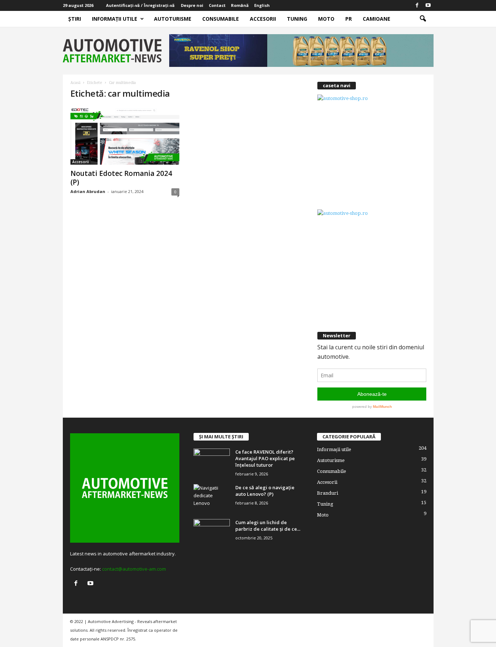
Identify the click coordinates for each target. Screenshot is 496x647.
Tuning (297, 18)
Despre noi (192, 5)
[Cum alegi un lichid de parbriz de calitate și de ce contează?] (212, 532)
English (262, 5)
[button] (423, 19)
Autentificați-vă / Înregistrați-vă (140, 5)
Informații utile (114, 18)
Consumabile (220, 18)
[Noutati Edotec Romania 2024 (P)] (124, 136)
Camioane (376, 18)
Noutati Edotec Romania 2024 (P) (121, 178)
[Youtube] (428, 5)
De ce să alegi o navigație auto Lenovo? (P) (264, 490)
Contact (217, 5)
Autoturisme (172, 18)
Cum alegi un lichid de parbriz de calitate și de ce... (267, 525)
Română (240, 5)
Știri (74, 18)
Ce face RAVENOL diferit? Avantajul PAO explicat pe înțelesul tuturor (265, 458)
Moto (326, 18)
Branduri (327, 493)
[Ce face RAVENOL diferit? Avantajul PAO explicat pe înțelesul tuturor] (212, 462)
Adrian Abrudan (87, 191)
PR (348, 18)
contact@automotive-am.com (134, 569)
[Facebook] (417, 5)
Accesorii (263, 18)
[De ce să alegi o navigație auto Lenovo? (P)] (212, 497)
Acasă (75, 83)
